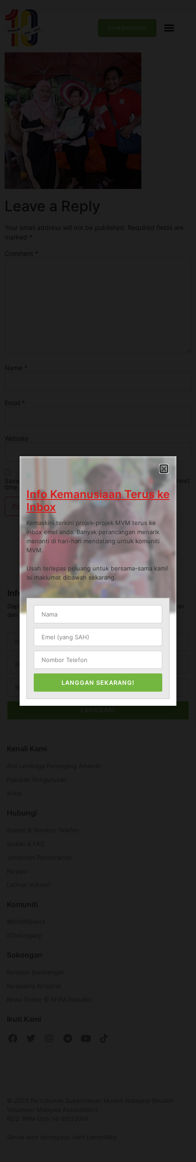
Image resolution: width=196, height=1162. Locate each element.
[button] (163, 468)
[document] (98, 581)
